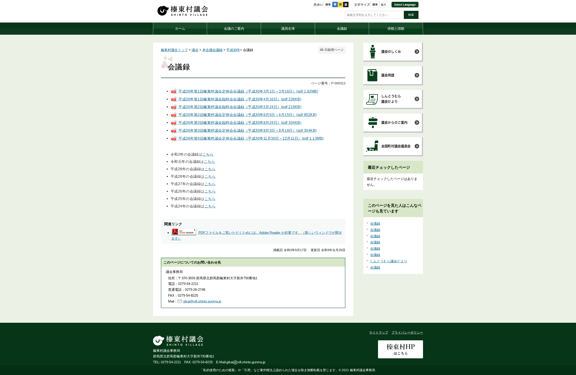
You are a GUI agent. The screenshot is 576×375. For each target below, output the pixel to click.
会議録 (375, 223)
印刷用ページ (334, 50)
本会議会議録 (212, 50)
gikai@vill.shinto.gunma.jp (202, 301)
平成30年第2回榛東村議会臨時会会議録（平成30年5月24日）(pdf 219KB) (239, 107)
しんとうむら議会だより (388, 261)
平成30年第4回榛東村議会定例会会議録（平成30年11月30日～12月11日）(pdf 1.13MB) (251, 138)
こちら (207, 154)
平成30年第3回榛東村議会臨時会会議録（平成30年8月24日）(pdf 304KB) (239, 122)
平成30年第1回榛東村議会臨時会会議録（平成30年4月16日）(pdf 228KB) (239, 99)
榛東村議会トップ (174, 50)
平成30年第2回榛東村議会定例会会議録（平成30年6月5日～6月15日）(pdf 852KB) (247, 115)
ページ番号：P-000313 (328, 83)
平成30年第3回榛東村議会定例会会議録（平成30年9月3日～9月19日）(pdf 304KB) (247, 130)
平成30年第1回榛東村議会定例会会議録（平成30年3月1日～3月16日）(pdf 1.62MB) (248, 91)
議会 (195, 50)
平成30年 (233, 50)
